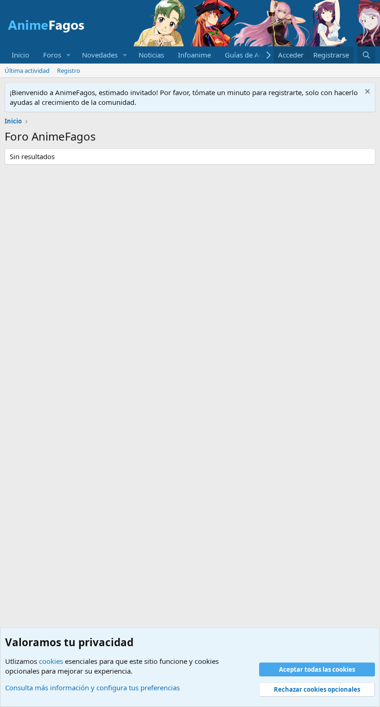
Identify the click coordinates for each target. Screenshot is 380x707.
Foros (52, 54)
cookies (51, 661)
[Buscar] (366, 55)
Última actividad (27, 70)
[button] (68, 55)
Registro (68, 70)
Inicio (20, 54)
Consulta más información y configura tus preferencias (92, 687)
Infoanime (194, 54)
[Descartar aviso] (366, 92)
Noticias (151, 54)
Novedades (100, 54)
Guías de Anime (250, 54)
